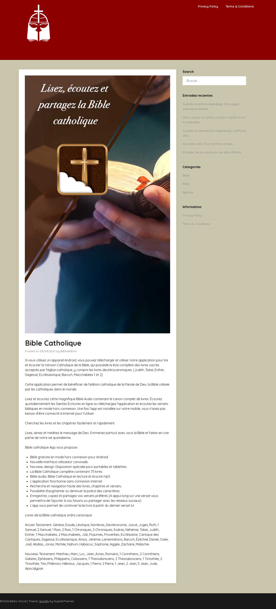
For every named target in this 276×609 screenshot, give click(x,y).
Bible (186, 175)
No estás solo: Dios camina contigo (208, 144)
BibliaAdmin (68, 351)
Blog (186, 184)
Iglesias (188, 192)
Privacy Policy (208, 6)
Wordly (44, 601)
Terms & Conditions (239, 6)
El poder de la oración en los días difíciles (212, 152)
